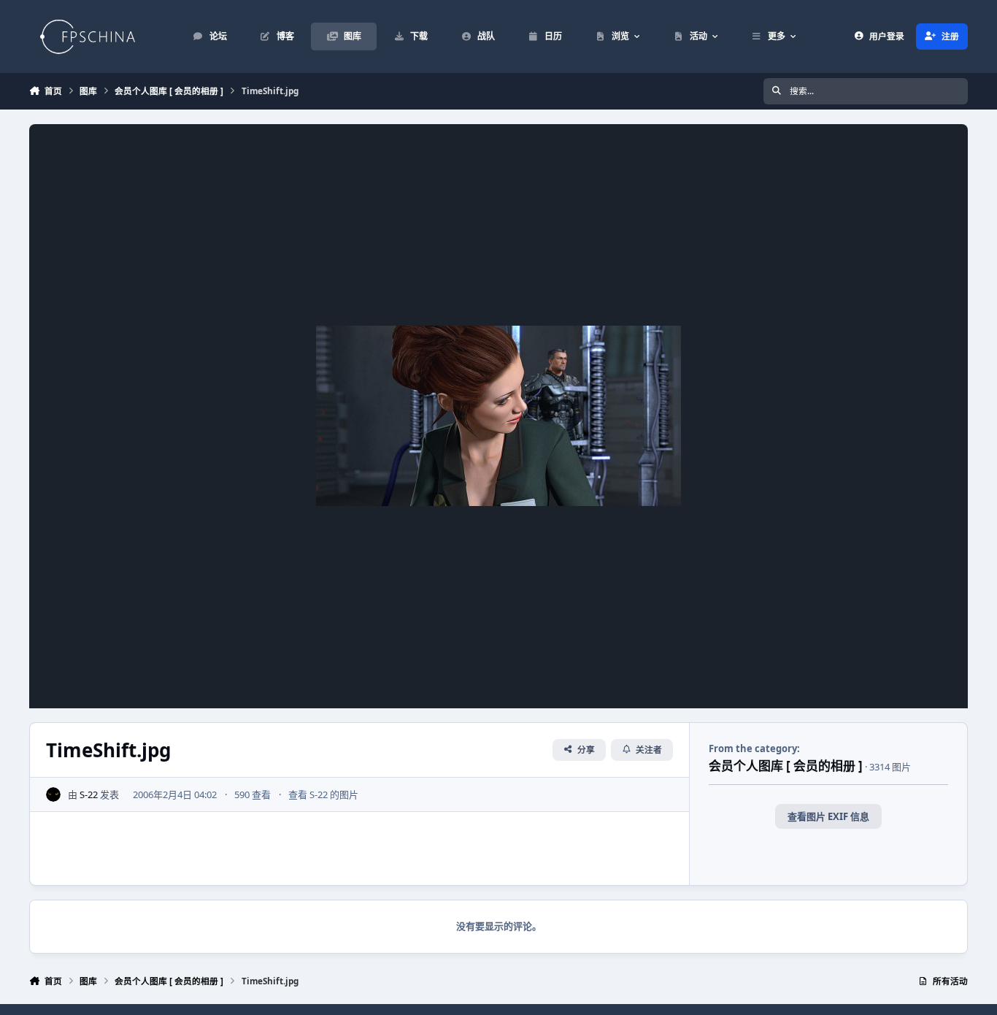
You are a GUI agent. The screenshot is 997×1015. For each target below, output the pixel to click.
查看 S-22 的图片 (323, 794)
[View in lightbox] (498, 416)
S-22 (89, 794)
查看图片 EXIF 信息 (828, 816)
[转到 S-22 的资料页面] (53, 794)
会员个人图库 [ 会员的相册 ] (786, 765)
